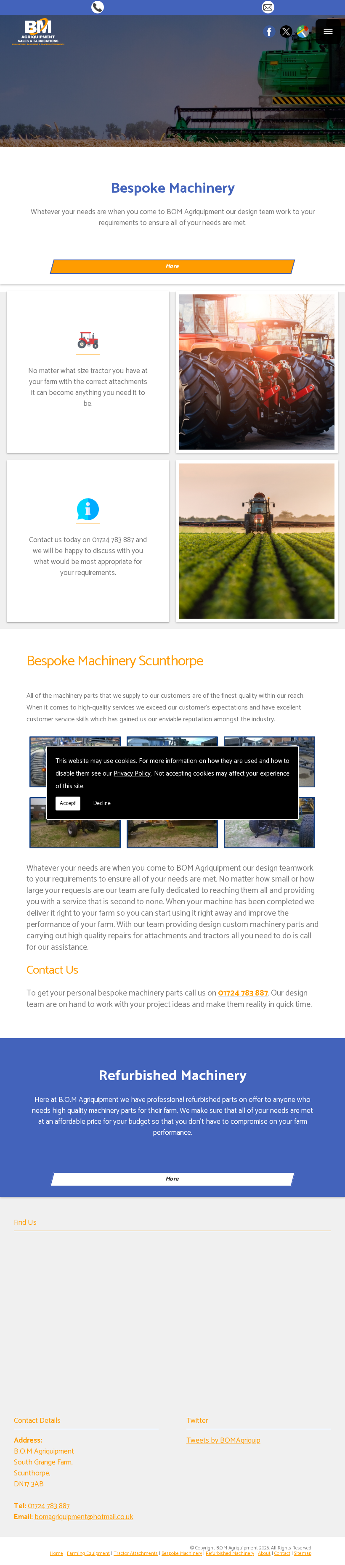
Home (56, 1553)
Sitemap (302, 1553)
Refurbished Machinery (230, 1553)
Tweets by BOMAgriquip (223, 1440)
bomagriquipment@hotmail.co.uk (270, 7)
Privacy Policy (132, 773)
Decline (102, 803)
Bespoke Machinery (182, 1553)
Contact (282, 1553)
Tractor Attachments (136, 1553)
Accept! (68, 803)
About (264, 1553)
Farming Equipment (88, 1553)
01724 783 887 (99, 7)
